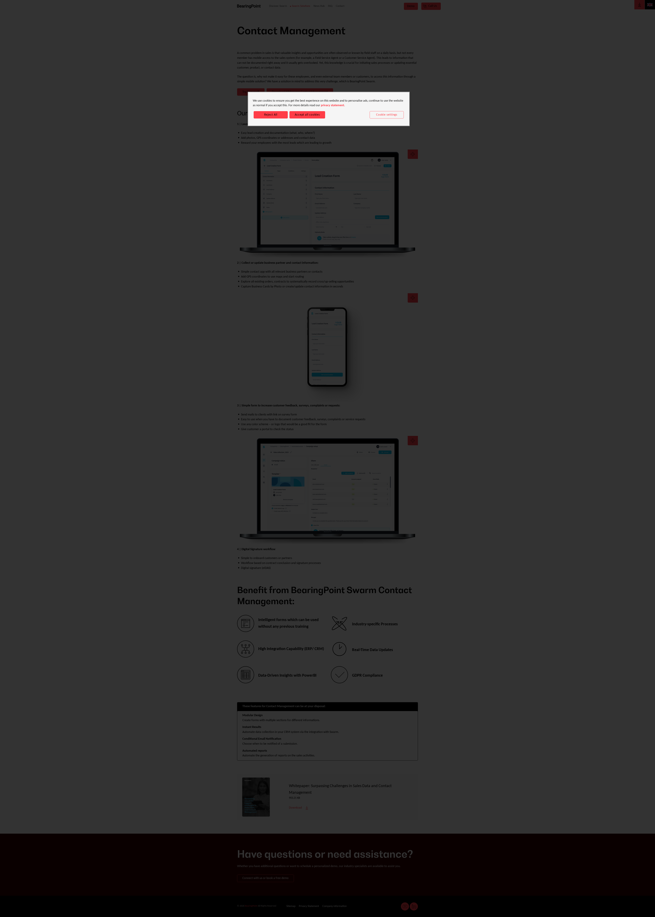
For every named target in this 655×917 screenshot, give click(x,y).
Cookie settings (386, 114)
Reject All (270, 114)
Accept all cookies (307, 114)
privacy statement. (333, 105)
